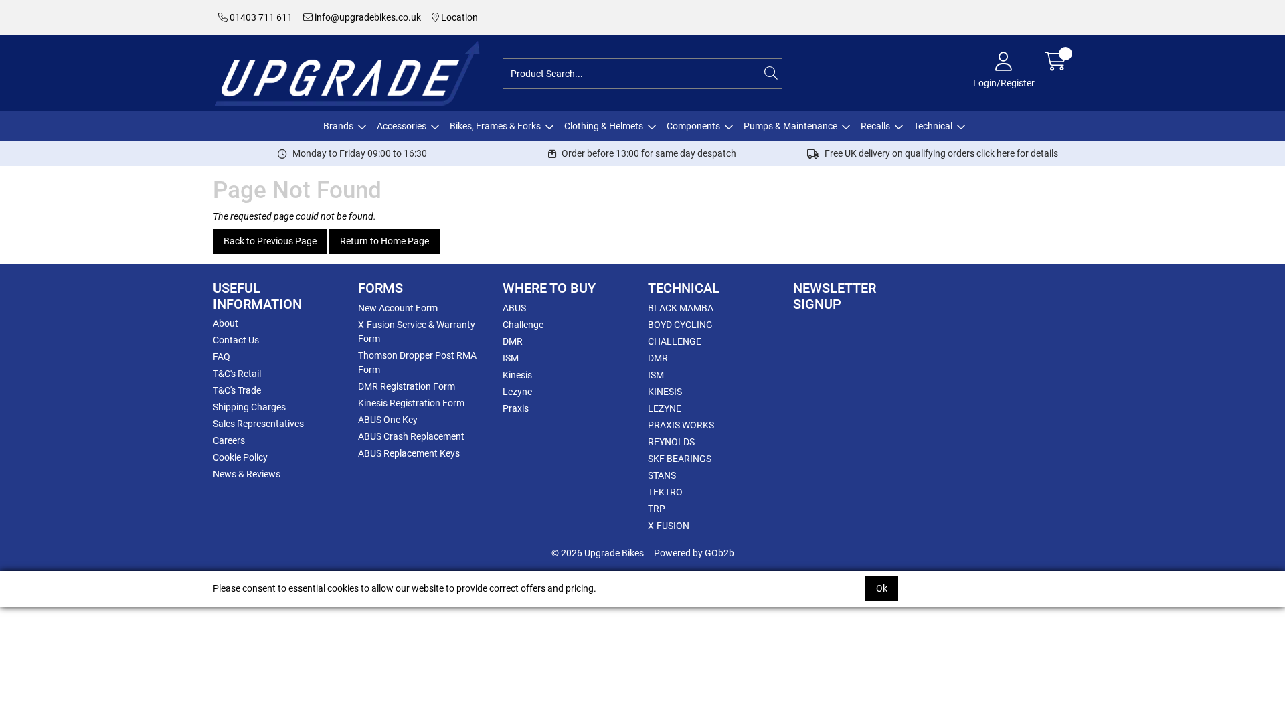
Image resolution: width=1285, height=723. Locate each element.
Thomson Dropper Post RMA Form (417, 362)
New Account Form (398, 308)
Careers (229, 440)
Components (693, 125)
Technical (933, 125)
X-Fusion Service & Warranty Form (416, 331)
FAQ (221, 356)
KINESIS (665, 391)
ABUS (514, 308)
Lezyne (517, 391)
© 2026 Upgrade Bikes (597, 553)
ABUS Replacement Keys (409, 453)
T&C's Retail (237, 373)
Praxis (516, 408)
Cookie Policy (240, 457)
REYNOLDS (671, 441)
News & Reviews (246, 474)
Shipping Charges (249, 407)
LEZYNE (664, 408)
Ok (881, 588)
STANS (662, 475)
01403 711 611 (260, 17)
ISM (511, 358)
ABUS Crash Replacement (411, 436)
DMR (513, 341)
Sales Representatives (258, 423)
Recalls (875, 125)
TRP (656, 508)
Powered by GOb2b (694, 553)
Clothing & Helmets (603, 125)
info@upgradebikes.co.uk (367, 17)
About (225, 323)
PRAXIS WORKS (681, 425)
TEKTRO (665, 492)
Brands (338, 125)
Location (458, 17)
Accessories (401, 125)
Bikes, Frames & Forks (495, 125)
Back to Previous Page (270, 241)
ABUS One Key (388, 419)
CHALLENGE (674, 341)
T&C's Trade (237, 390)
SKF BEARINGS (679, 458)
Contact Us (236, 340)
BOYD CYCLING (680, 324)
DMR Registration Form (406, 386)
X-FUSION (668, 525)
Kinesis (517, 375)
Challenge (523, 324)
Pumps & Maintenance (790, 125)
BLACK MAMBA (680, 308)
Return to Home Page (384, 241)
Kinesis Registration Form (411, 403)
